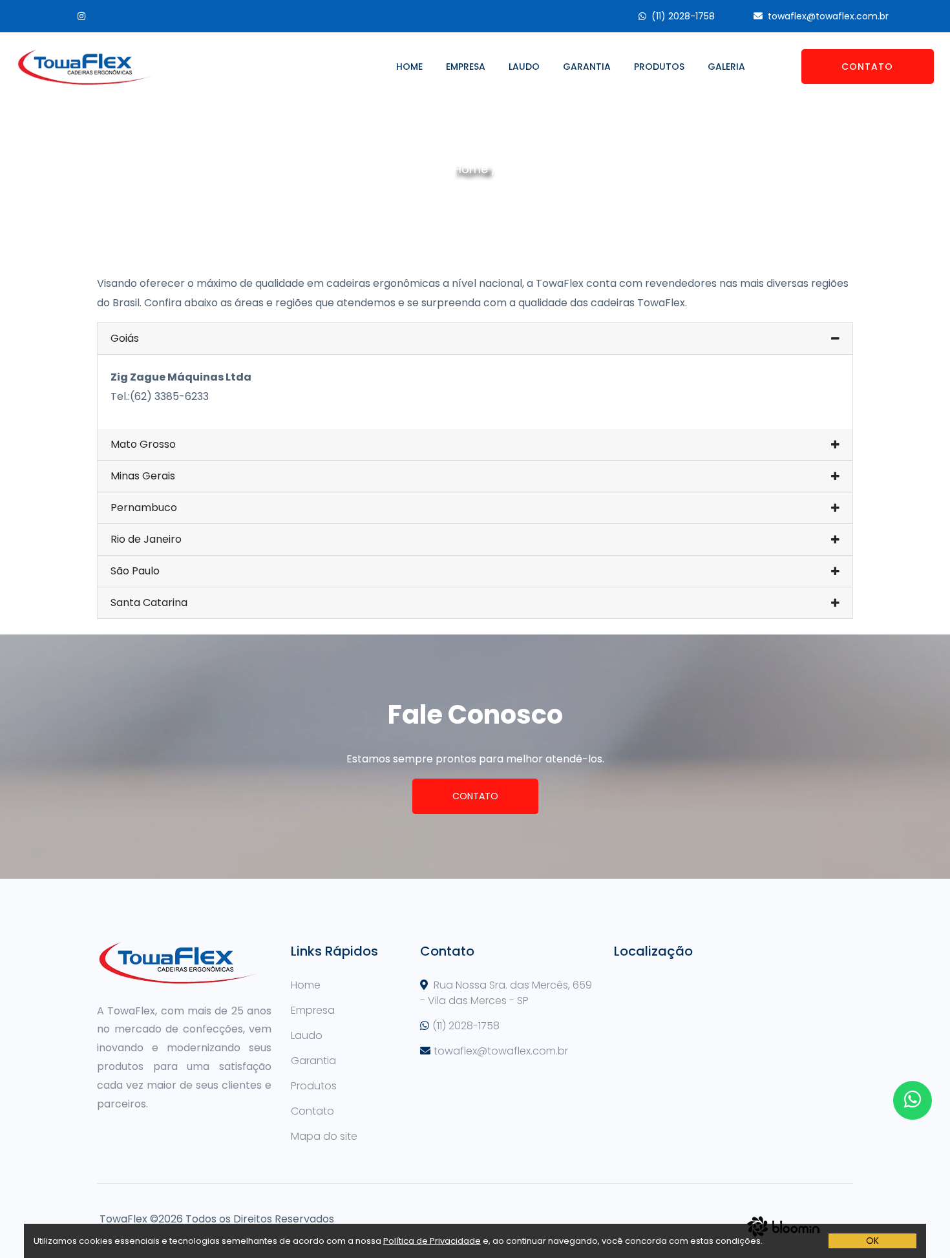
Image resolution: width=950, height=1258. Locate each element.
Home (409, 66)
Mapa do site (324, 1136)
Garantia (587, 66)
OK (872, 1240)
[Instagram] (73, 16)
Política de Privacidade (432, 1241)
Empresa (465, 66)
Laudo (524, 66)
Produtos (659, 66)
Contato (867, 66)
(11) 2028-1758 (683, 16)
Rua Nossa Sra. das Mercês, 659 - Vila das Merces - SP (506, 993)
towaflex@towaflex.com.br (828, 16)
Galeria (726, 66)
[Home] (84, 66)
